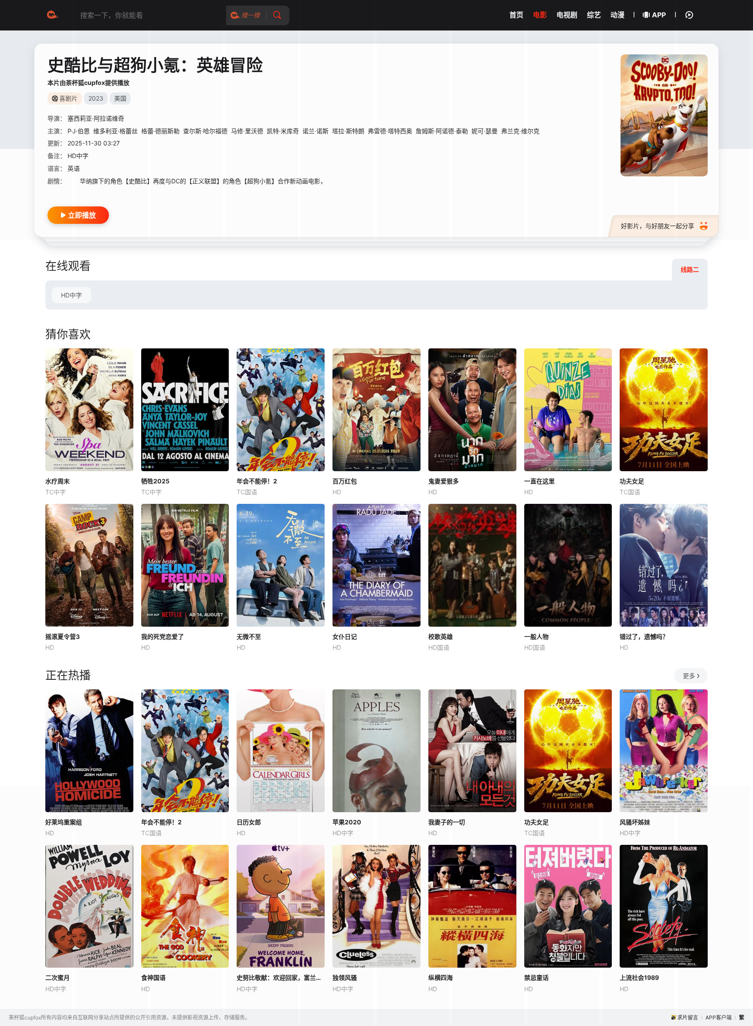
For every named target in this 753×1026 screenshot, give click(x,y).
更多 (689, 675)
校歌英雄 (440, 636)
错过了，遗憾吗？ (644, 636)
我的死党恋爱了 (162, 636)
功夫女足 (632, 481)
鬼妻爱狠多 (443, 481)
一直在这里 (539, 481)
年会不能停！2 (257, 481)
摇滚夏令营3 (62, 636)
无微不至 (249, 636)
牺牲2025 (155, 481)
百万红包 (344, 481)
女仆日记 (344, 636)
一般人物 (536, 636)
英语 (74, 168)
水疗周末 (57, 481)
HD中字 (71, 295)
